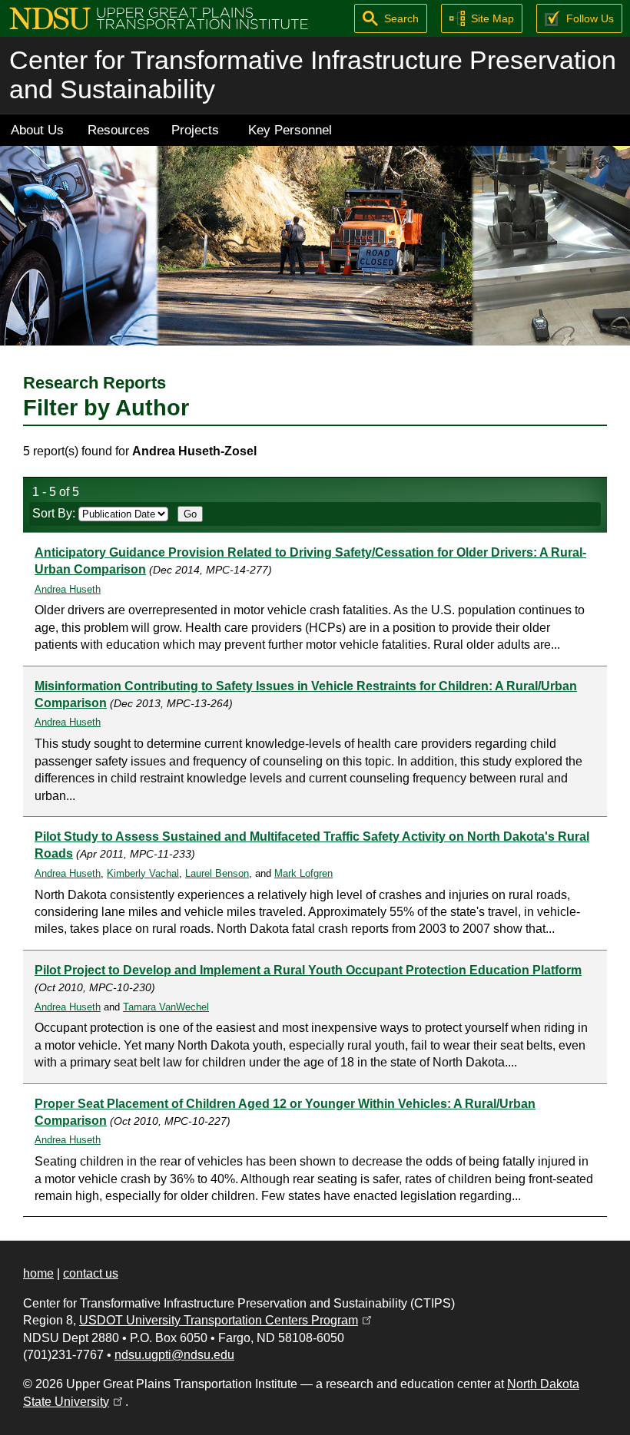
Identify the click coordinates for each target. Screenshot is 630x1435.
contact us (90, 1273)
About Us (37, 129)
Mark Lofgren (303, 873)
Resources (119, 129)
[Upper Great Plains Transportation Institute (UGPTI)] (159, 17)
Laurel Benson (217, 873)
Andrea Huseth (68, 589)
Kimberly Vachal (143, 873)
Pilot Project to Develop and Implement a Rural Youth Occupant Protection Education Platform (308, 970)
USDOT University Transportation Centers (226, 1320)
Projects (195, 129)
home (38, 1273)
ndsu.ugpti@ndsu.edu (174, 1354)
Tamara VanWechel (166, 1007)
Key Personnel (290, 129)
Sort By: (55, 513)
